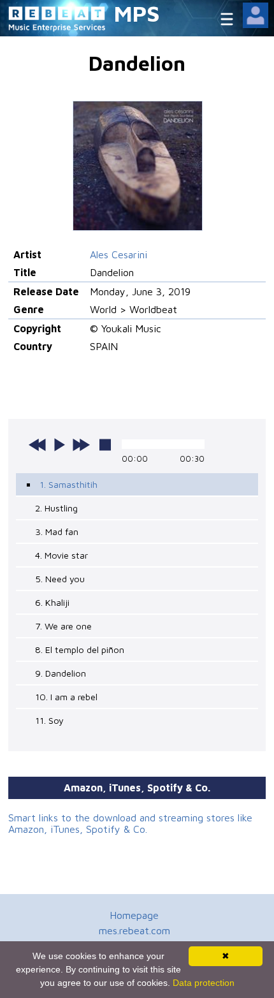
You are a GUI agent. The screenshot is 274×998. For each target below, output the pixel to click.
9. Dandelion (60, 673)
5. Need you (60, 578)
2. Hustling (56, 508)
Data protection (203, 983)
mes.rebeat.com (134, 930)
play (59, 444)
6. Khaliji (52, 602)
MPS (137, 13)
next (81, 444)
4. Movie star (61, 555)
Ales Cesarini (118, 254)
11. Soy (49, 720)
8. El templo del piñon (79, 649)
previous (38, 444)
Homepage (134, 915)
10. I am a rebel (66, 696)
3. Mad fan (56, 531)
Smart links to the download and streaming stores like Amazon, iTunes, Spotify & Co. (130, 823)
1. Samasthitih (68, 484)
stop (105, 444)
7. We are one (63, 625)
